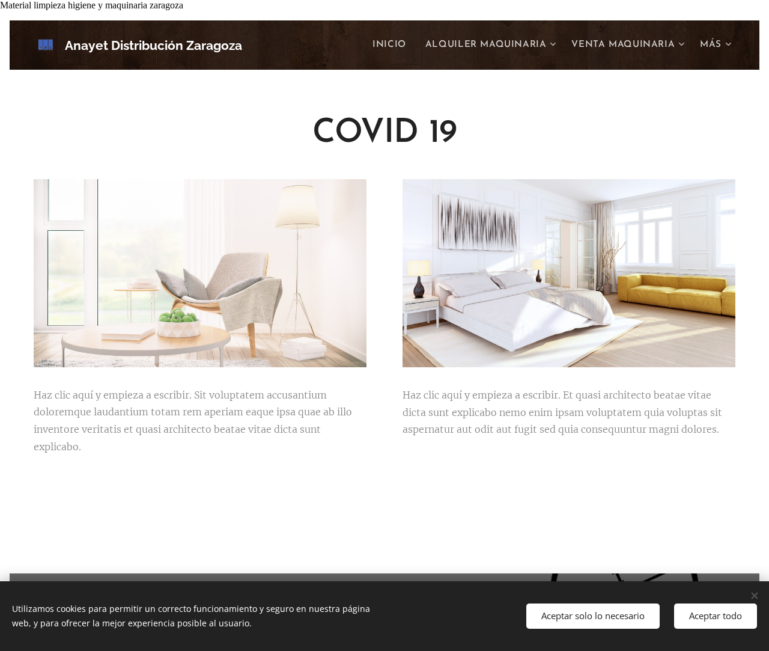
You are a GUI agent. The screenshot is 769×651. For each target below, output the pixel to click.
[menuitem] (392, 45)
